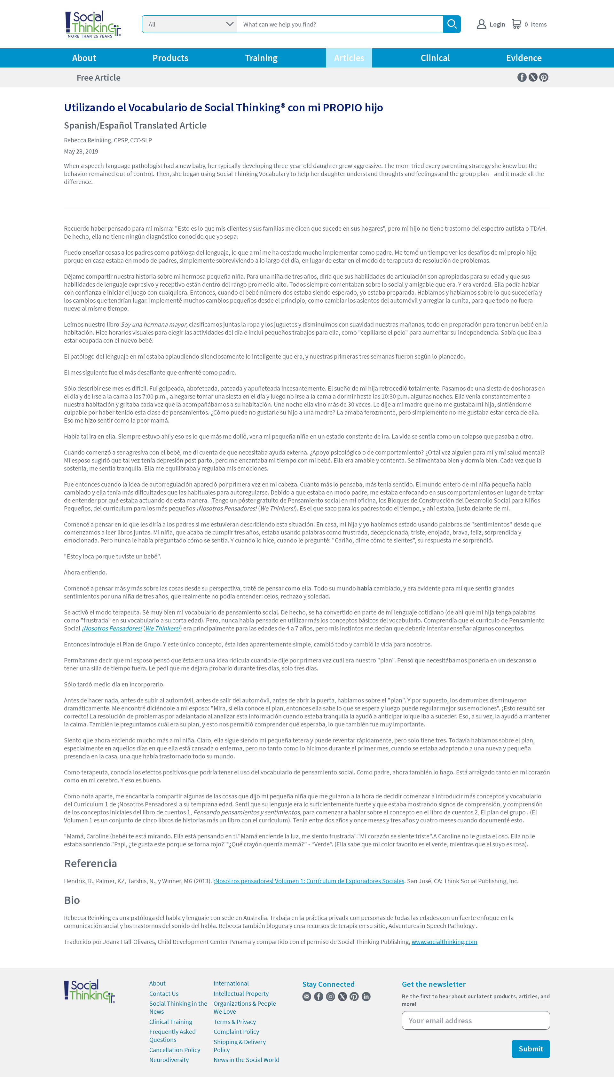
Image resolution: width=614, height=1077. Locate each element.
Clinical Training (170, 1022)
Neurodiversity (169, 1060)
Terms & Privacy (235, 1022)
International (231, 983)
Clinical (435, 58)
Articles (349, 58)
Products (170, 58)
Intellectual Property (241, 993)
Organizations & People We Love (245, 1007)
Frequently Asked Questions (172, 1035)
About (84, 58)
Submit (531, 1049)
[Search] (452, 24)
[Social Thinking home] (93, 24)
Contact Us (163, 993)
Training (261, 58)
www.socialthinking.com (444, 942)
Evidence (524, 58)
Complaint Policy (236, 1031)
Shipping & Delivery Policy (240, 1046)
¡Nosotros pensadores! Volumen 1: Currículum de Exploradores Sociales (308, 881)
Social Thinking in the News (178, 1007)
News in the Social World (246, 1060)
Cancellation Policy (174, 1050)
